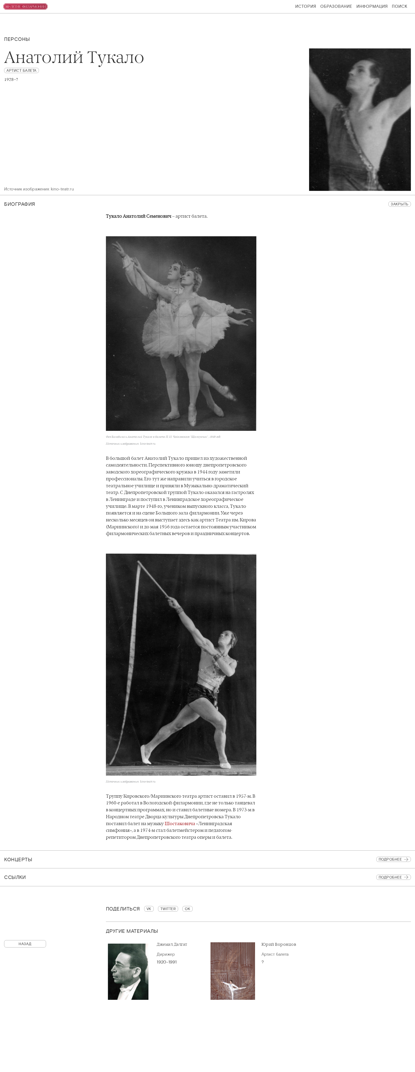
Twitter (168, 909)
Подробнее (390, 859)
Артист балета (21, 70)
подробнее (390, 877)
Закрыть (400, 204)
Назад (25, 944)
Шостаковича (180, 823)
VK (149, 909)
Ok (187, 909)
